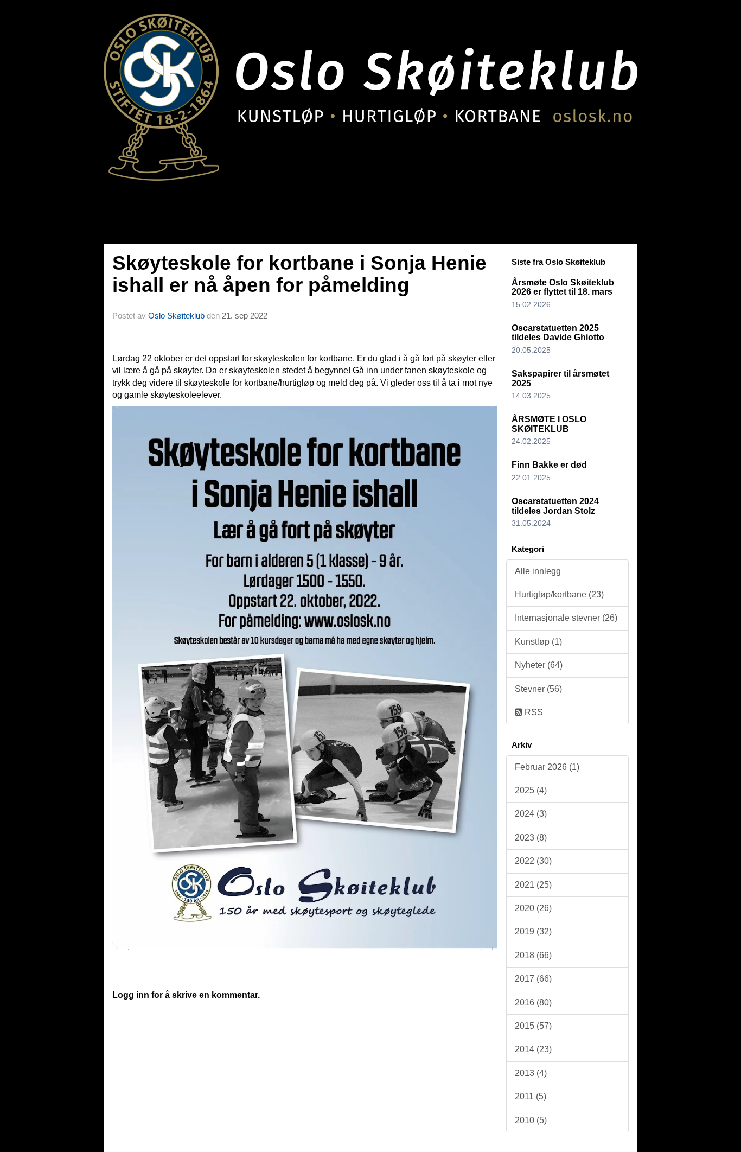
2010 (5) (531, 1120)
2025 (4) (531, 790)
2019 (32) (533, 931)
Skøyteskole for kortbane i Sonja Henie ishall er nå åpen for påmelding (299, 274)
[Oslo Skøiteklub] (370, 90)
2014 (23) (533, 1049)
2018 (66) (533, 955)
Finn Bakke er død (549, 464)
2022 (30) (533, 860)
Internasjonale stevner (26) (566, 617)
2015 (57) (533, 1025)
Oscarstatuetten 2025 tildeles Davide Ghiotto (558, 332)
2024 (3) (531, 813)
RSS (532, 712)
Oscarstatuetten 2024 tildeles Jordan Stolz (555, 506)
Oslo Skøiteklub (176, 315)
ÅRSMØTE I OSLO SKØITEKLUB (549, 424)
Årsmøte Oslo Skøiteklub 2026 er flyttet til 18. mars (563, 287)
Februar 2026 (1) (547, 767)
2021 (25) (533, 884)
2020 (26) (533, 908)
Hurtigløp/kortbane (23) (559, 594)
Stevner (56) (538, 688)
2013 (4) (531, 1073)
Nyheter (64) (539, 665)
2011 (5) (530, 1096)
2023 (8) (531, 837)
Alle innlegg (538, 571)
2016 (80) (533, 1002)
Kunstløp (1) (538, 641)
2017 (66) (533, 978)
